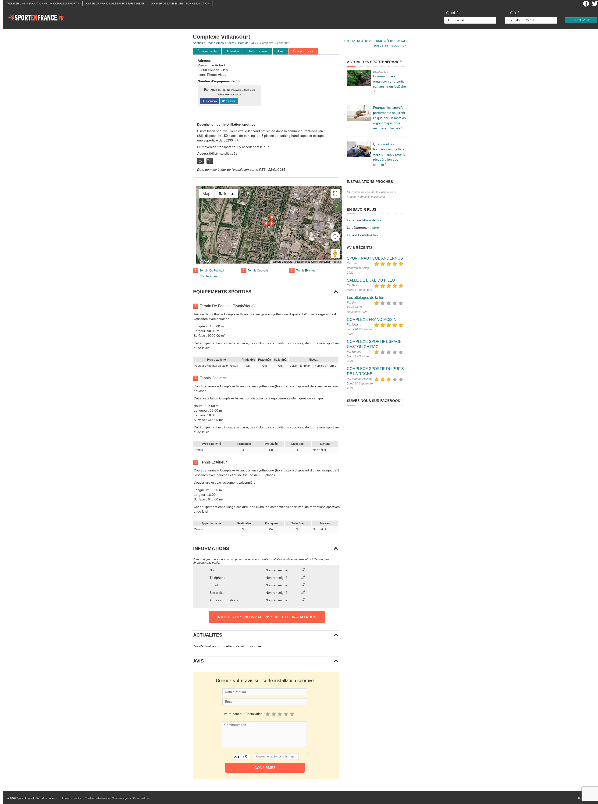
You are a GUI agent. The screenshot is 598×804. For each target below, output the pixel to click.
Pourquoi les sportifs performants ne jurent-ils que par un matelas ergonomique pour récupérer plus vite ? (389, 118)
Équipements (207, 51)
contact (78, 798)
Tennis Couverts (258, 270)
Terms (337, 262)
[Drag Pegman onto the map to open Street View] (335, 253)
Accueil (198, 43)
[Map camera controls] (335, 236)
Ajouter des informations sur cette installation (267, 617)
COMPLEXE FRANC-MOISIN (371, 320)
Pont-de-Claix (247, 43)
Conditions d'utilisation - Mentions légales (108, 798)
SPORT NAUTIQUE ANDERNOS (375, 258)
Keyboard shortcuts (281, 262)
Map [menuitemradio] (206, 193)
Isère (231, 43)
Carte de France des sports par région (115, 3)
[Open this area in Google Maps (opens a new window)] (205, 260)
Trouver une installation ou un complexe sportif (42, 3)
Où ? (514, 13)
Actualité (233, 51)
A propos (67, 798)
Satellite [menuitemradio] (226, 193)
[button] (272, 218)
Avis (280, 51)
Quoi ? (452, 13)
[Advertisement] (301, 88)
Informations (258, 51)
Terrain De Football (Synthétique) (212, 273)
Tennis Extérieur (306, 270)
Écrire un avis (303, 51)
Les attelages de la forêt (366, 298)
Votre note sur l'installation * (244, 714)
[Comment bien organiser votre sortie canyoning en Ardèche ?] (359, 78)
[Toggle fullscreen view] (335, 193)
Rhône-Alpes (215, 43)
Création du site (142, 798)
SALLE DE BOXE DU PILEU (371, 280)
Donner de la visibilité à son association (180, 3)
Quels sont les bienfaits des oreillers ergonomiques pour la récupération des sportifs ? (389, 154)
